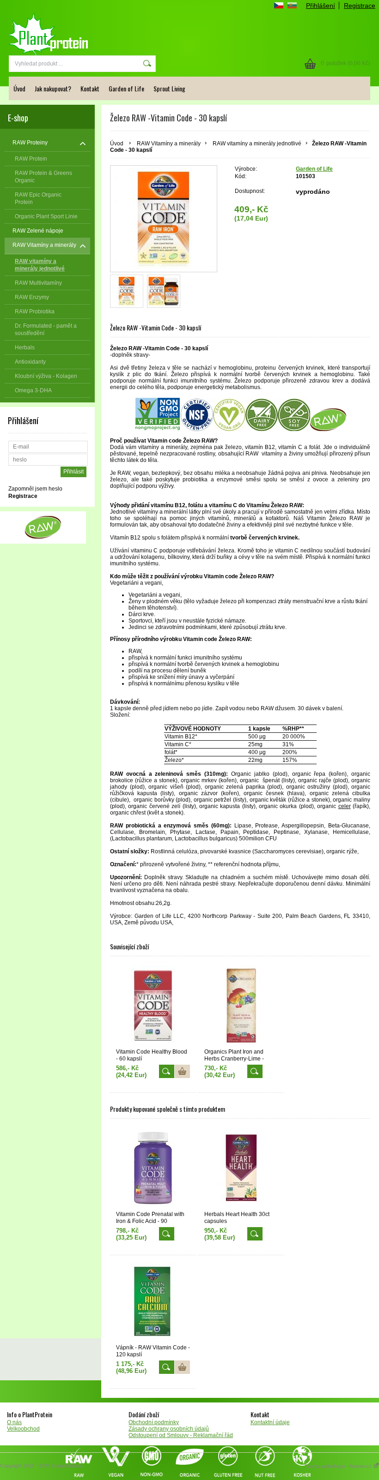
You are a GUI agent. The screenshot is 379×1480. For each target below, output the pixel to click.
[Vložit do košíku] (182, 1071)
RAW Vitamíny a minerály (169, 143)
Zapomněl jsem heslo (35, 488)
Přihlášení (320, 5)
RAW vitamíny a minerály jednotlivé (257, 143)
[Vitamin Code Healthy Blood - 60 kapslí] (153, 1005)
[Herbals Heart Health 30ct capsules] (241, 1168)
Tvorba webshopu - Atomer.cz (338, 1466)
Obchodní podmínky (153, 1422)
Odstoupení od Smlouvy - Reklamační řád (180, 1435)
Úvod (19, 88)
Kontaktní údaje (270, 1422)
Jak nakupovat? (53, 88)
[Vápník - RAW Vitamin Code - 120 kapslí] (153, 1301)
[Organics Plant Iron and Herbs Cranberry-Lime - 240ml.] (241, 1005)
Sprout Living (169, 88)
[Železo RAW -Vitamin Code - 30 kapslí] (126, 291)
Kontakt (89, 88)
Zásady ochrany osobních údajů (168, 1429)
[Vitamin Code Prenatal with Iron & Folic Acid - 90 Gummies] (153, 1168)
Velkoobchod (23, 1429)
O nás (14, 1422)
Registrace (359, 5)
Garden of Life (126, 88)
